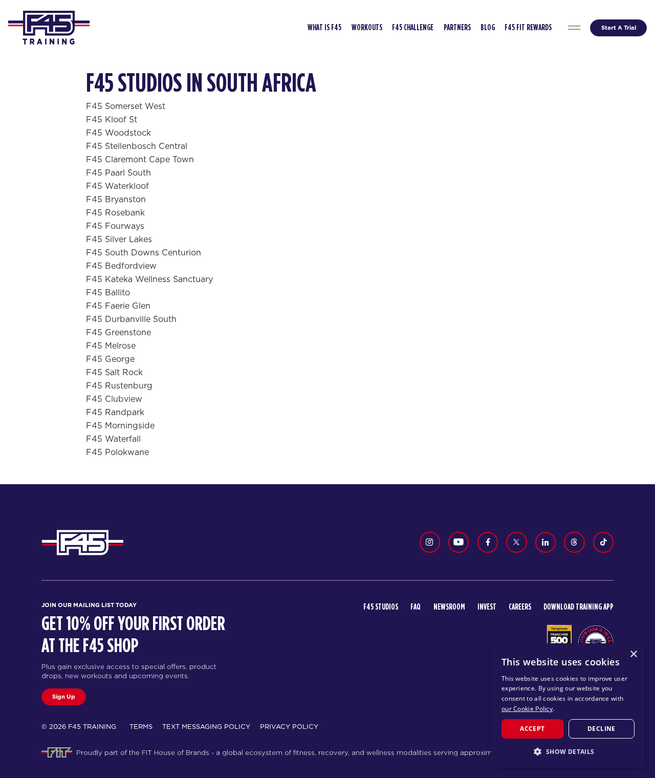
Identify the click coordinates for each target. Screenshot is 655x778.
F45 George (110, 358)
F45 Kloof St (111, 119)
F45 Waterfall (113, 438)
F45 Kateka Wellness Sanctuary (149, 279)
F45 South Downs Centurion (143, 252)
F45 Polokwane (117, 452)
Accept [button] (532, 728)
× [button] (633, 654)
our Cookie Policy (527, 708)
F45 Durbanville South (131, 319)
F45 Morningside (120, 425)
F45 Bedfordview (121, 265)
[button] (568, 751)
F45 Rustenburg (119, 385)
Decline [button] (601, 728)
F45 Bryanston (116, 199)
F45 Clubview (114, 398)
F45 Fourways (115, 225)
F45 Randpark (115, 412)
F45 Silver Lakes (119, 239)
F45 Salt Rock (114, 372)
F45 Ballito (108, 292)
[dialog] (568, 705)
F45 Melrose (111, 345)
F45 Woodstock (118, 132)
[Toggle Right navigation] (574, 28)
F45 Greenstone (118, 332)
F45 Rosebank (115, 212)
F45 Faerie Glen (118, 305)
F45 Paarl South (118, 172)
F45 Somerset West (125, 106)
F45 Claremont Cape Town (140, 159)
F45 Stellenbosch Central (136, 146)
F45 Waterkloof (117, 185)
